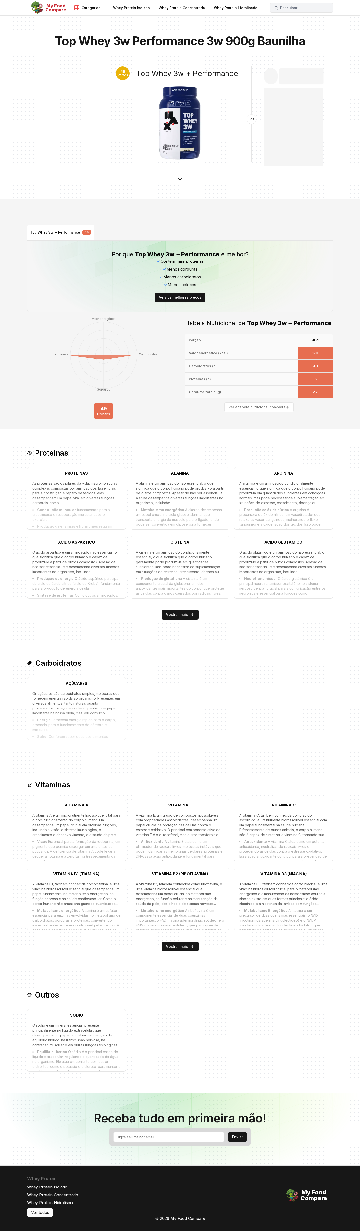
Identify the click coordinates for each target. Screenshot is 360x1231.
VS (251, 119)
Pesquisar (288, 8)
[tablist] (180, 232)
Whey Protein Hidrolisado (51, 1202)
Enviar (237, 1137)
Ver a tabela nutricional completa (257, 407)
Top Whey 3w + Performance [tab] (59, 232)
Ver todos (40, 1212)
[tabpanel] (180, 329)
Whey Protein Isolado (47, 1187)
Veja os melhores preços (180, 297)
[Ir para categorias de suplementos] (180, 187)
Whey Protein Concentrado (52, 1194)
